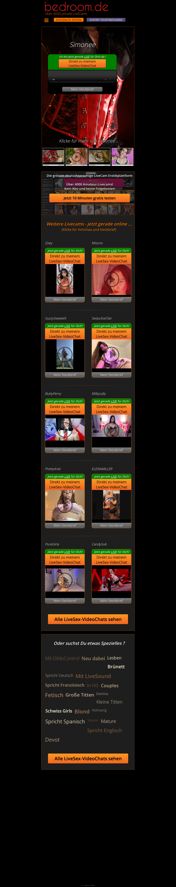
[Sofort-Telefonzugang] (52, 18)
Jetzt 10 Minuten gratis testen (90, 198)
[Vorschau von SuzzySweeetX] (65, 367)
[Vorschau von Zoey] (65, 292)
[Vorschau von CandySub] (111, 593)
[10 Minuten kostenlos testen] (50, 18)
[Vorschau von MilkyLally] (111, 430)
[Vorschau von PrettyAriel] (65, 505)
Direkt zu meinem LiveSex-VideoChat (82, 63)
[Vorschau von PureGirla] (65, 593)
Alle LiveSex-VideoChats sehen (88, 619)
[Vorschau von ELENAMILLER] (111, 518)
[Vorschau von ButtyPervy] (65, 443)
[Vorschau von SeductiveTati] (111, 367)
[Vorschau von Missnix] (111, 279)
